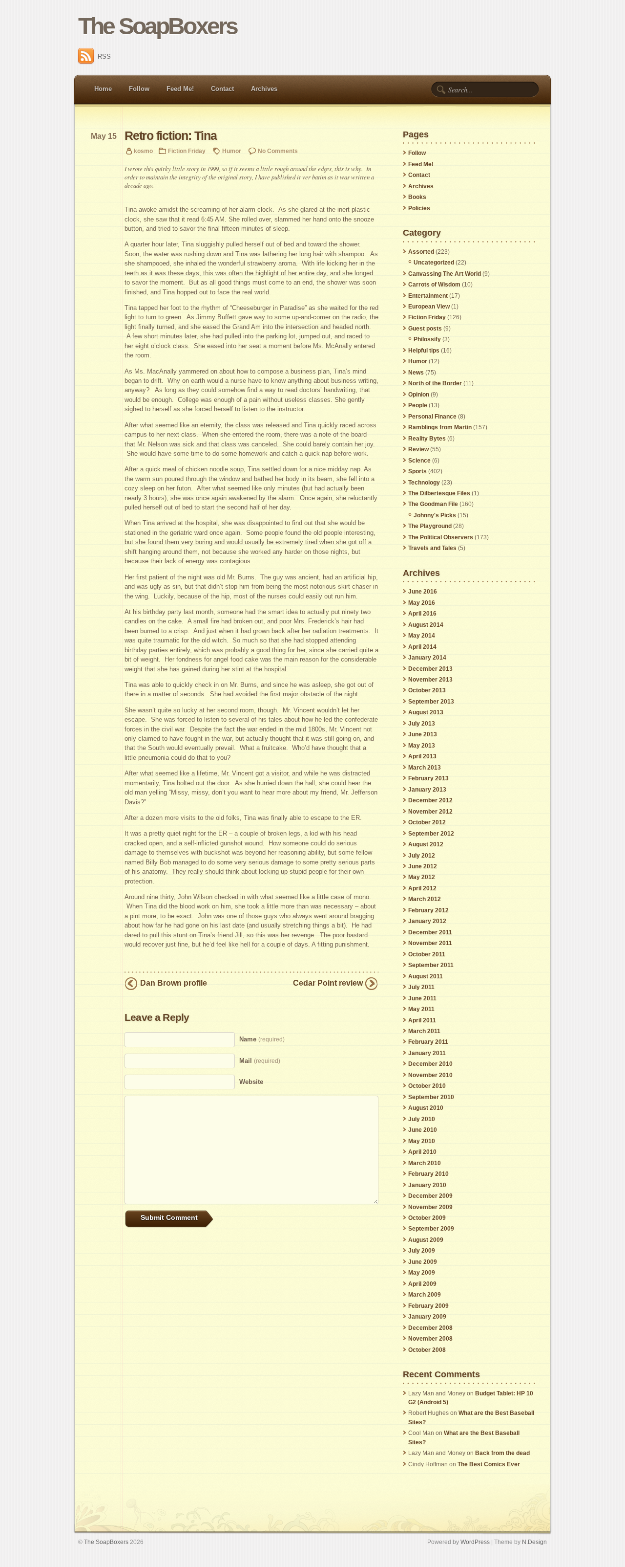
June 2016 (422, 591)
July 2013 (421, 723)
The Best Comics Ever (489, 1464)
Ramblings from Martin (440, 427)
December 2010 (430, 1063)
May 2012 (421, 877)
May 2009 (421, 1272)
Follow (139, 88)
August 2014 (425, 624)
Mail (259, 1060)
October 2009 (427, 1217)
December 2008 (430, 1327)
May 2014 (421, 635)
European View (429, 306)
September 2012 (431, 833)
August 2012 (425, 844)
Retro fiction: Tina (171, 135)
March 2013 (424, 767)
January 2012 (427, 921)
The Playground (430, 526)
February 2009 (428, 1305)
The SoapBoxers (157, 26)
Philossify (427, 339)
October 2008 (427, 1349)
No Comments (278, 151)
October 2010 (427, 1085)
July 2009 (421, 1250)
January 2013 (427, 789)
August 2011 (425, 976)
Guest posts (425, 328)
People (417, 405)
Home (103, 88)
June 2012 (422, 866)
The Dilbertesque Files (439, 493)
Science (419, 460)
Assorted (421, 251)
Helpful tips (423, 350)
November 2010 (430, 1075)
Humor (231, 151)
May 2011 (421, 1009)
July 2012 (421, 855)
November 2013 (430, 679)
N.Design (534, 1542)
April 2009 (422, 1283)
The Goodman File (433, 504)
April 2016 (422, 613)
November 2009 (430, 1207)
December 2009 (430, 1195)
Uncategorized (434, 262)
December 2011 (430, 932)
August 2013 (425, 712)
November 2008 (430, 1338)
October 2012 (427, 822)
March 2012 (424, 899)
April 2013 (422, 756)
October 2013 (427, 690)
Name (262, 1039)
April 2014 (422, 646)
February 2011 (428, 1041)
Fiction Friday (187, 151)
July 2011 (421, 987)
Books (417, 197)
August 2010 (425, 1107)
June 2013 (422, 734)
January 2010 (427, 1185)
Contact (222, 88)
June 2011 (422, 998)
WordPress (475, 1542)
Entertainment (428, 295)
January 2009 (427, 1316)
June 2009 (422, 1261)
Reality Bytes (427, 438)
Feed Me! (180, 88)
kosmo (143, 151)
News (416, 372)
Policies (419, 208)
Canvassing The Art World (444, 273)
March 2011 (424, 1031)
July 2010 (421, 1119)
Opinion (418, 394)
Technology (424, 482)
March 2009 (424, 1294)
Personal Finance (432, 416)
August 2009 (425, 1239)
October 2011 (426, 954)
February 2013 (428, 778)
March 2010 (424, 1163)
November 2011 (430, 943)
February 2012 (428, 910)
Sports (417, 471)
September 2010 (431, 1097)
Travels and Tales (432, 548)
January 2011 (427, 1053)
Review (418, 449)
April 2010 (422, 1151)
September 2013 (431, 701)
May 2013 (421, 745)
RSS (104, 56)
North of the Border (435, 383)
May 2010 (421, 1141)
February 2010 (428, 1173)
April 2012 (422, 888)
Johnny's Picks (435, 515)
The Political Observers (440, 537)
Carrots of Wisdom (434, 284)
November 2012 (430, 811)
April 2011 (422, 1020)
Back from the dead (502, 1453)
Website (251, 1081)
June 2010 (422, 1129)
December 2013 (430, 668)
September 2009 (431, 1228)
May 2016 (421, 602)
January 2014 (427, 657)
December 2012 (430, 800)
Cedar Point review (328, 983)
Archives (264, 88)
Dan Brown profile (173, 983)
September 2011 (431, 965)
